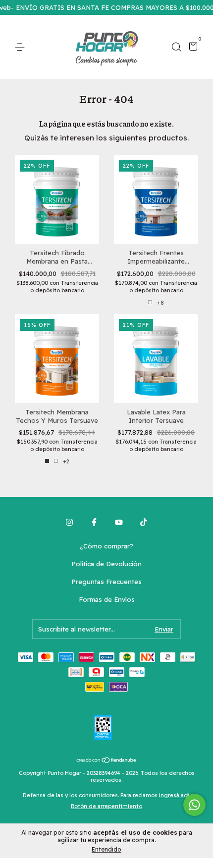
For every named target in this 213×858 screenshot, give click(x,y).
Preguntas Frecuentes (106, 582)
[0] (191, 48)
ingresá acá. (175, 795)
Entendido (106, 849)
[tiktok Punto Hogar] (144, 522)
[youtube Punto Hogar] (119, 522)
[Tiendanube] (107, 761)
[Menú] (21, 47)
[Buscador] (176, 47)
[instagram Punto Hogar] (69, 522)
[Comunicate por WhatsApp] (194, 805)
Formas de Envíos (107, 599)
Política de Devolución (106, 564)
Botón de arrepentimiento (106, 806)
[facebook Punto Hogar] (94, 522)
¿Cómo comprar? (106, 546)
